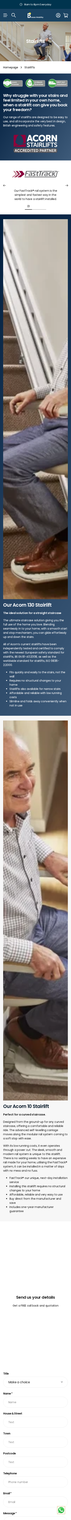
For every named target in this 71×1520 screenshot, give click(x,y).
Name (7, 1394)
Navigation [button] (5, 15)
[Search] (13, 15)
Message (10, 1513)
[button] (4, 185)
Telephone (10, 1473)
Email (7, 1493)
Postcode (9, 1453)
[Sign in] (58, 15)
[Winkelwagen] (65, 15)
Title (6, 1374)
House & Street (12, 1413)
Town (6, 1433)
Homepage (10, 67)
